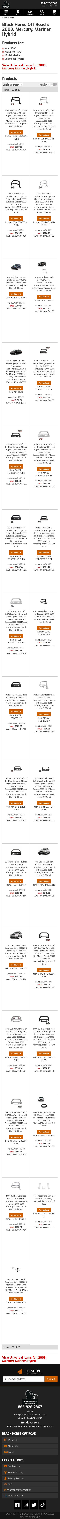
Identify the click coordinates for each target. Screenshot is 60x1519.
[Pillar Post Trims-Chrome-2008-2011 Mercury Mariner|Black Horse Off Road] (43, 1186)
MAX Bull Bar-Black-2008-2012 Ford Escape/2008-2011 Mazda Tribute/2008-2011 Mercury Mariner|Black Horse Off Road (44, 1119)
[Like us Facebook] (17, 1504)
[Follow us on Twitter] (34, 1504)
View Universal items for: (24, 1359)
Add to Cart (16, 803)
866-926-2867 (30, 1407)
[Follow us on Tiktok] (42, 1504)
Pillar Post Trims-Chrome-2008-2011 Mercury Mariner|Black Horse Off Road (44, 1199)
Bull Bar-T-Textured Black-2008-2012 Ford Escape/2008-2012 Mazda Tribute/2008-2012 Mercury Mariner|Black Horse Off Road (16, 868)
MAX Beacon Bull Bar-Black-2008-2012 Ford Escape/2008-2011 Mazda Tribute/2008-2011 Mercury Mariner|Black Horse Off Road (44, 868)
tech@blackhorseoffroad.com (30, 1414)
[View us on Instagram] (25, 1504)
